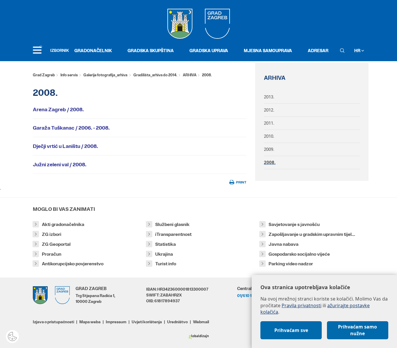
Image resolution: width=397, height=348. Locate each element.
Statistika (165, 244)
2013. (269, 97)
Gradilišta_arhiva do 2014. (155, 75)
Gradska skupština (151, 50)
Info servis (69, 75)
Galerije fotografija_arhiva (105, 75)
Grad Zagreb (44, 75)
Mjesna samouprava (268, 50)
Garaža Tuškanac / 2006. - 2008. (71, 128)
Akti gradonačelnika (63, 224)
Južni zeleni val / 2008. (59, 164)
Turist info (165, 263)
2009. (269, 149)
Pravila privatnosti (301, 305)
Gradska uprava (208, 50)
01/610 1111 (246, 295)
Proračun (51, 254)
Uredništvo (177, 321)
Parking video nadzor (291, 263)
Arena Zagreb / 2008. (58, 109)
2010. (269, 136)
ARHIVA (189, 75)
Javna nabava (283, 244)
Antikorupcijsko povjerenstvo (72, 263)
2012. (269, 110)
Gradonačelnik (93, 50)
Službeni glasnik (172, 224)
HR (357, 50)
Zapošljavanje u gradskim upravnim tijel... (312, 234)
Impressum (116, 321)
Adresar (318, 50)
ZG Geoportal (56, 244)
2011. (269, 123)
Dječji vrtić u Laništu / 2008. (65, 146)
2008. (270, 162)
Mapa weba (90, 321)
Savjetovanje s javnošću (294, 224)
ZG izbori (51, 234)
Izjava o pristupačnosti (53, 321)
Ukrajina (164, 254)
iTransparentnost (173, 234)
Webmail (201, 321)
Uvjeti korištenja (147, 321)
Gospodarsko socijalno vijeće (299, 254)
